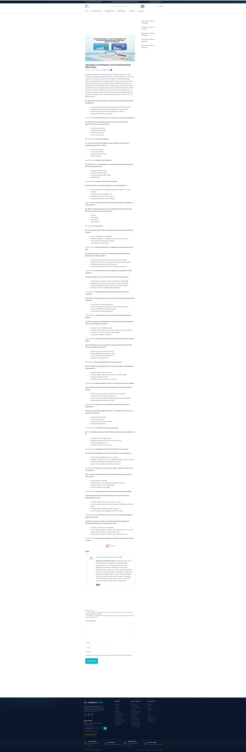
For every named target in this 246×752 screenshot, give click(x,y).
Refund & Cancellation (135, 711)
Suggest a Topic (151, 718)
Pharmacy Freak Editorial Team (102, 70)
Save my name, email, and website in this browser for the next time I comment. (109, 655)
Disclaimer (133, 709)
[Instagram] (88, 714)
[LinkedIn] (111, 70)
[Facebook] (85, 714)
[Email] (97, 585)
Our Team (117, 709)
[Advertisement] (110, 26)
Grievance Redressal (135, 721)
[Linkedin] (92, 714)
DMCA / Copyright (135, 718)
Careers (149, 707)
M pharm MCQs (91, 610)
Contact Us (117, 707)
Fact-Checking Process (119, 714)
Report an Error (151, 721)
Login (149, 711)
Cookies (154, 749)
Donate (149, 714)
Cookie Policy (134, 716)
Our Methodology (118, 723)
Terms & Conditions (135, 707)
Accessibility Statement (136, 723)
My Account (150, 709)
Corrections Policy (118, 716)
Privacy (139, 749)
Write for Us (150, 704)
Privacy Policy (134, 704)
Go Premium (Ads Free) (155, 1)
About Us (117, 704)
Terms (144, 749)
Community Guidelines (135, 725)
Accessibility (159, 749)
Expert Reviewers (118, 718)
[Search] (142, 6)
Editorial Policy (118, 711)
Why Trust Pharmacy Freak (120, 721)
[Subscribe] (105, 728)
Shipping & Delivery (135, 714)
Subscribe (150, 716)
